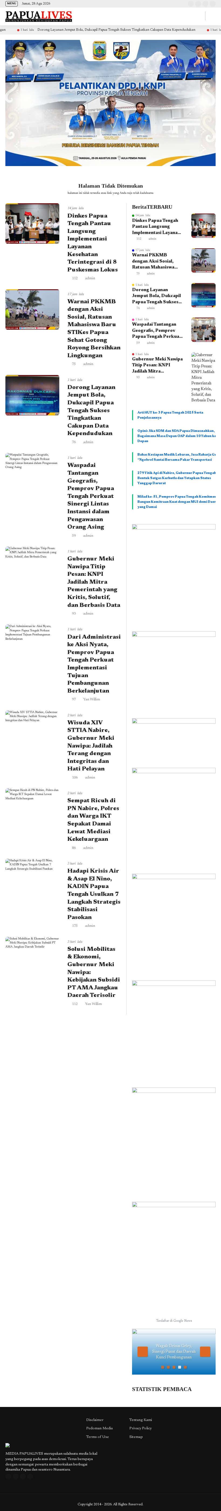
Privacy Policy (140, 1428)
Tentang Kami (140, 1420)
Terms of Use (97, 1437)
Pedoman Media (99, 1428)
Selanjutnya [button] (205, 1352)
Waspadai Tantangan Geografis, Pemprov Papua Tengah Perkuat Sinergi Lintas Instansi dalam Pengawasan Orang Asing (90, 496)
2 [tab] (168, 1367)
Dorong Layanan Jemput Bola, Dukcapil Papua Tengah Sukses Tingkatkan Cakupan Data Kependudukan (84, 30)
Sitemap (136, 1437)
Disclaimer (94, 1420)
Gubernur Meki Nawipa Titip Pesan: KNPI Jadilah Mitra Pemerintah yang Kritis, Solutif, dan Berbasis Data (93, 582)
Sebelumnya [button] (142, 1352)
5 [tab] (185, 1367)
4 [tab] (179, 1367)
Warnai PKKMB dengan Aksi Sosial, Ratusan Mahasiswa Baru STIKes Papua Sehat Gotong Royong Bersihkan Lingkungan (156, 261)
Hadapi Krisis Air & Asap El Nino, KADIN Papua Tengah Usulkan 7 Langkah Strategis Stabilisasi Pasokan (93, 894)
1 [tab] (162, 1367)
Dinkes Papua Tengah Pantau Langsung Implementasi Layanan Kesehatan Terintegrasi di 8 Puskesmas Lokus (157, 227)
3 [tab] (173, 1367)
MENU (11, 3)
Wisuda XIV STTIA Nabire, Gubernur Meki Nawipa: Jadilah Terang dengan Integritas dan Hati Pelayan (90, 746)
